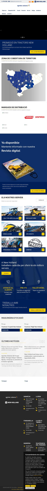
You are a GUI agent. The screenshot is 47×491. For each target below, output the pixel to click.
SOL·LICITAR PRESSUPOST (37, 51)
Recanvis (23, 10)
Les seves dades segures (17, 489)
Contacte (9, 13)
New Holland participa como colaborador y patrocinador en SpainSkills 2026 (34, 356)
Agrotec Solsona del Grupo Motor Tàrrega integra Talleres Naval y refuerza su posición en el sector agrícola (11, 358)
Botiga (33, 10)
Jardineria (38, 10)
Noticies (4, 13)
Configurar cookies (30, 488)
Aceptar (27, 485)
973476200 (5, 1)
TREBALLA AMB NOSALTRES (37, 310)
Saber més (23, 32)
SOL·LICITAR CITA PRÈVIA (38, 191)
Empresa (4, 10)
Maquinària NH (11, 10)
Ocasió (18, 10)
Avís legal (20, 487)
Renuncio (33, 485)
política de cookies (38, 475)
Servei (28, 10)
